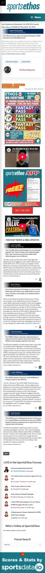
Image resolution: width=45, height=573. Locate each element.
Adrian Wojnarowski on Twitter (16, 54)
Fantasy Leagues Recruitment (22, 468)
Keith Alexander (18, 507)
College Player (7, 85)
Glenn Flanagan (18, 497)
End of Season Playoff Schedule (22, 494)
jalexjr (15, 518)
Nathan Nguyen (6, 27)
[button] (3, 3)
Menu (38, 17)
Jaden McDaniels (19, 85)
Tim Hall (16, 489)
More (6, 453)
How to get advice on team (21, 486)
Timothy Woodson (19, 471)
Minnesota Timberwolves (10, 87)
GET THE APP (22, 210)
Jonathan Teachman (20, 481)
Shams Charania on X (14, 365)
